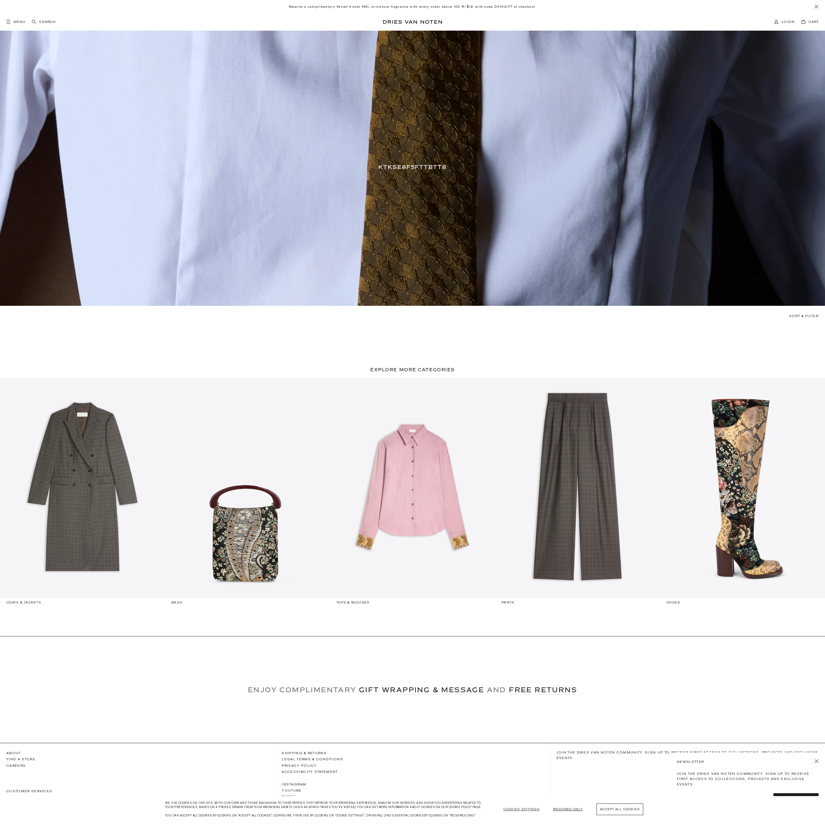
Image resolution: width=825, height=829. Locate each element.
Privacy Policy (299, 765)
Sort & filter (804, 316)
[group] (82, 494)
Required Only (568, 809)
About (13, 753)
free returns (543, 689)
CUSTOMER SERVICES (29, 791)
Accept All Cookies (620, 809)
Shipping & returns (304, 753)
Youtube (291, 790)
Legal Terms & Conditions (312, 759)
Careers (16, 765)
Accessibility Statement (309, 771)
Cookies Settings (521, 809)
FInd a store (20, 759)
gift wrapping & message (421, 689)
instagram (294, 784)
